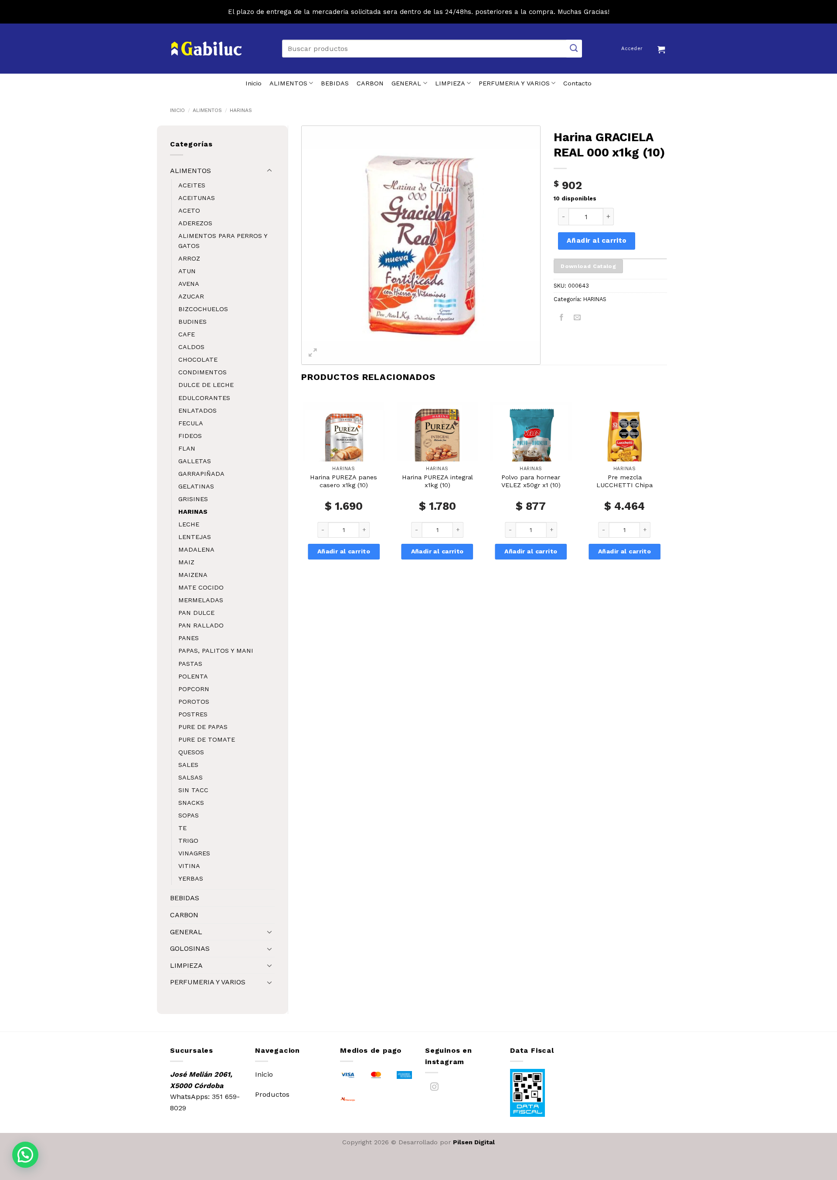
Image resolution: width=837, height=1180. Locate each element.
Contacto (577, 83)
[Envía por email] (577, 319)
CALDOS (191, 346)
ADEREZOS (195, 223)
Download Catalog (588, 266)
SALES (188, 764)
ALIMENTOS (288, 83)
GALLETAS (194, 461)
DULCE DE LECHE (206, 384)
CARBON (370, 83)
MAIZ (186, 562)
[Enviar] (574, 49)
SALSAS (190, 777)
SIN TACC (193, 790)
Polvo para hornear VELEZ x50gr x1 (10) (531, 481)
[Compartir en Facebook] (562, 319)
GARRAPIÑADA (201, 473)
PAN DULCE (196, 612)
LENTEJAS (194, 536)
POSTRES (193, 714)
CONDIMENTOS (202, 372)
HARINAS (241, 110)
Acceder (632, 48)
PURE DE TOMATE (206, 739)
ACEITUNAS (196, 197)
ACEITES (191, 185)
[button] (662, 48)
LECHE (188, 524)
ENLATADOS (197, 410)
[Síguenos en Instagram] (434, 1088)
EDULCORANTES (204, 397)
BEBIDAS (335, 83)
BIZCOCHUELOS (203, 308)
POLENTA (193, 676)
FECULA (190, 423)
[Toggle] (269, 171)
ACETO (189, 210)
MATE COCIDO (201, 587)
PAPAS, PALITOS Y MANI (215, 650)
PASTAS (190, 663)
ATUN (187, 271)
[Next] (666, 492)
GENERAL (406, 83)
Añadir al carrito (597, 240)
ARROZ (189, 258)
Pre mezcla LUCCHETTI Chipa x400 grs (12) (624, 485)
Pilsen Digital (474, 1142)
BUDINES (192, 321)
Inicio (253, 83)
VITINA (189, 865)
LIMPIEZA (450, 83)
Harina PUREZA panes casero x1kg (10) (343, 481)
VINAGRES (194, 853)
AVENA (188, 283)
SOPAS (188, 815)
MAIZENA (193, 574)
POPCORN (193, 688)
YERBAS (190, 878)
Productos (272, 1094)
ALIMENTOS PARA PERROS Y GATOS (222, 240)
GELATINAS (196, 486)
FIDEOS (190, 435)
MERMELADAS (200, 600)
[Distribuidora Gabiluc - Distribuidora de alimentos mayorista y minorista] (206, 48)
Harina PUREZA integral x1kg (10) (437, 481)
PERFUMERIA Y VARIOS (514, 83)
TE (182, 827)
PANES (188, 637)
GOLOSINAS (190, 948)
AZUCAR (191, 296)
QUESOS (191, 752)
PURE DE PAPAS (203, 726)
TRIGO (188, 840)
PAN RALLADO (201, 625)
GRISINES (193, 498)
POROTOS (193, 701)
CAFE (186, 334)
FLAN (186, 448)
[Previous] (301, 492)
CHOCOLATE (198, 359)
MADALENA (196, 549)
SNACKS (191, 802)
